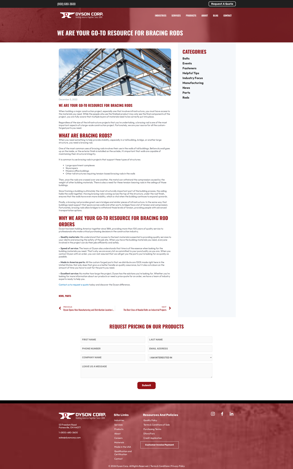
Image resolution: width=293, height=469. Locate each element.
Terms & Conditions (159, 466)
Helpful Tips (191, 73)
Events (187, 63)
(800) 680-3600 (66, 4)
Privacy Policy (178, 466)
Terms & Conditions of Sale (156, 424)
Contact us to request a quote (74, 284)
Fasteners (189, 68)
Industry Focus (193, 78)
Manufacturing (193, 83)
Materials (119, 442)
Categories (194, 51)
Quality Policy (150, 420)
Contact (227, 15)
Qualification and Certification (123, 453)
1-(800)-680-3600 (68, 432)
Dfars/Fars (149, 433)
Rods (186, 97)
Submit (146, 385)
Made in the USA (122, 446)
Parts (68, 296)
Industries (160, 15)
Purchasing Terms (152, 429)
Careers (118, 438)
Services (176, 15)
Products (191, 15)
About (204, 15)
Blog (215, 15)
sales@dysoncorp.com (70, 437)
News (61, 296)
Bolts (186, 58)
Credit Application (152, 438)
